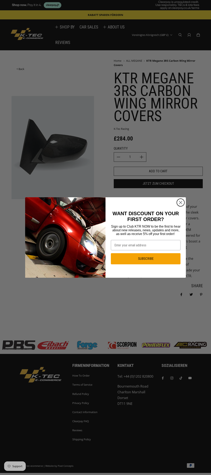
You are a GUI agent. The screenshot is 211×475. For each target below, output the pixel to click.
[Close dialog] (180, 202)
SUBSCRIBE (146, 259)
